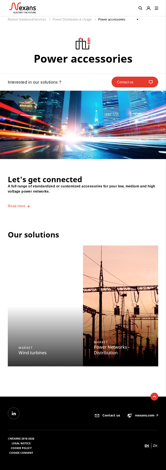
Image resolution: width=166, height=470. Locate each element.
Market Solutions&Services (27, 19)
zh (155, 446)
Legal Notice (21, 443)
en (147, 446)
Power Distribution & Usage (73, 19)
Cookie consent (21, 453)
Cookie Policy (21, 448)
